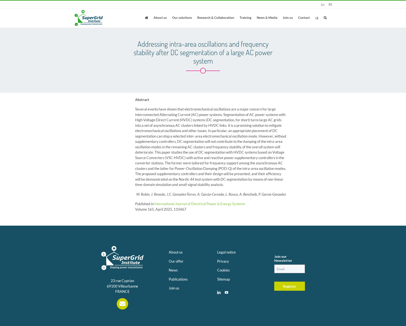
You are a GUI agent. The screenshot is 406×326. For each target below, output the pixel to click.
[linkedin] (219, 292)
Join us (174, 288)
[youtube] (226, 292)
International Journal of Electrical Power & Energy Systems (199, 204)
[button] (325, 17)
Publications (178, 279)
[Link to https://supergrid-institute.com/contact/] (122, 304)
